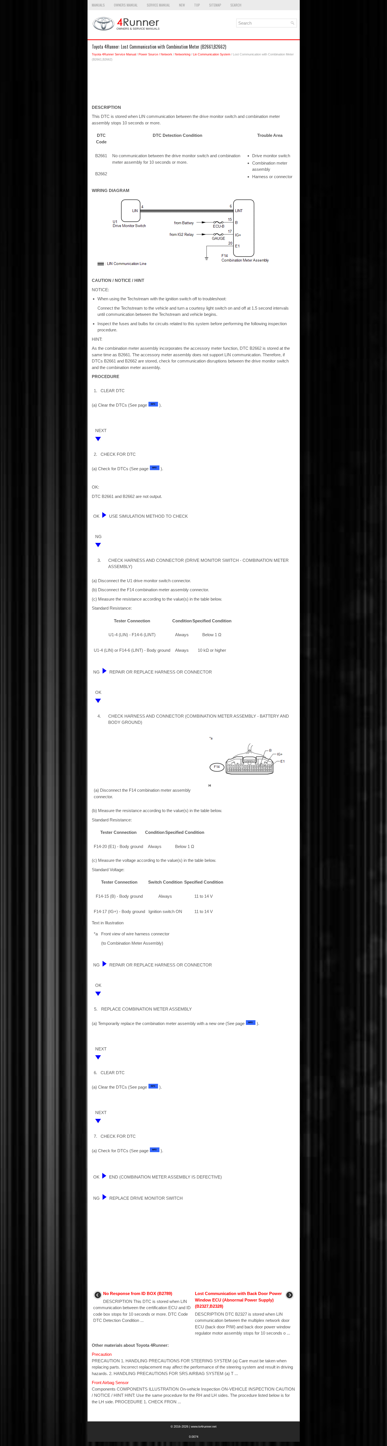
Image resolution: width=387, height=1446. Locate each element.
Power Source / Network (155, 54)
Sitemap (215, 5)
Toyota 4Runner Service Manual (114, 54)
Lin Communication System (211, 54)
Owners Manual (126, 5)
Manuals (98, 5)
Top (197, 5)
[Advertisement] (193, 85)
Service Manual (158, 5)
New (182, 5)
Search (235, 5)
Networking (182, 54)
